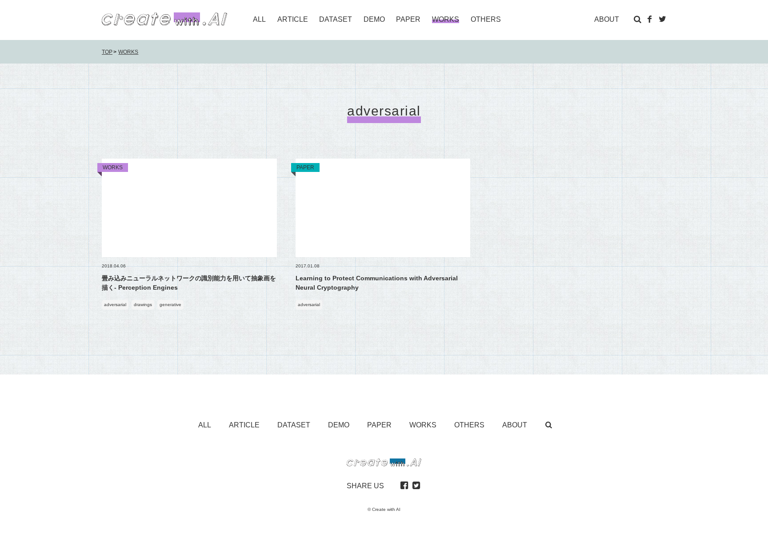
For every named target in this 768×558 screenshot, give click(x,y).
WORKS (128, 52)
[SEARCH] (637, 19)
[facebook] (404, 486)
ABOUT (606, 19)
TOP (107, 52)
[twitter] (416, 486)
